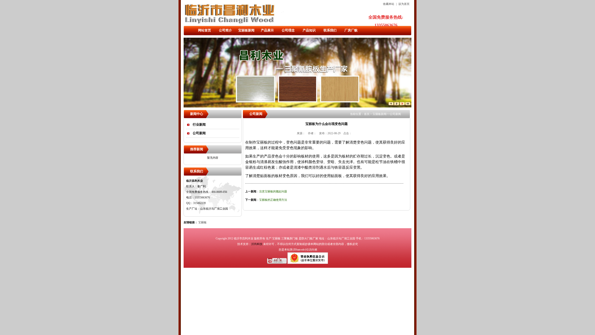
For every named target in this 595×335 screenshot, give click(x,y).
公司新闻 (199, 133)
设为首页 (404, 4)
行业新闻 (199, 124)
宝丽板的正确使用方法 (273, 199)
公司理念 (288, 30)
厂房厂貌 (350, 30)
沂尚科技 (256, 244)
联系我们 (330, 30)
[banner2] (396, 104)
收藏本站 (388, 4)
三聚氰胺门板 (289, 238)
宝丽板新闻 (246, 30)
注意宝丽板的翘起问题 (273, 191)
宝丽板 (202, 222)
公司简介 (225, 30)
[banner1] (391, 104)
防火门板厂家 (309, 238)
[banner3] (402, 104)
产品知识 (309, 30)
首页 (367, 114)
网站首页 (204, 30)
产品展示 (267, 30)
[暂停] (407, 104)
